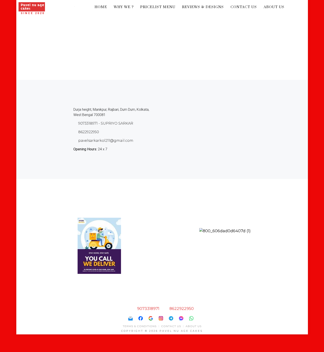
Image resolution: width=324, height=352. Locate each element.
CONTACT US (244, 7)
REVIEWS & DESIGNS (203, 7)
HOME (101, 7)
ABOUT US (274, 7)
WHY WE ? (124, 7)
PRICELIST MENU (157, 7)
